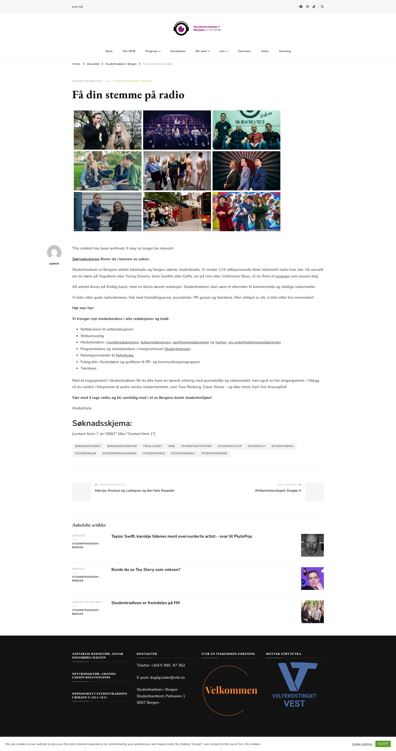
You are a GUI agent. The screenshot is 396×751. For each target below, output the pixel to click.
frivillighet (152, 446)
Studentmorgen (177, 348)
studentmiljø (85, 453)
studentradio (154, 453)
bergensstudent (88, 446)
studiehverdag (183, 453)
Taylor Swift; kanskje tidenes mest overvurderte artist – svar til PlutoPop (181, 536)
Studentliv (256, 446)
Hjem (109, 51)
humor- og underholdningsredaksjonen (248, 342)
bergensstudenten (122, 446)
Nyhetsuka (125, 355)
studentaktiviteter (196, 446)
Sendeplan (178, 51)
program (283, 276)
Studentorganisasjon (120, 453)
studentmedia (282, 446)
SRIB (172, 446)
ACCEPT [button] (383, 744)
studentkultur (230, 446)
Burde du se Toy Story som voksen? (145, 569)
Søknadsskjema (85, 259)
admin (54, 263)
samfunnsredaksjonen (190, 342)
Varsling (285, 51)
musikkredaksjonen (123, 342)
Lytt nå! (77, 7)
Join (222, 51)
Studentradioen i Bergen (132, 81)
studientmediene (214, 453)
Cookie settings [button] (362, 744)
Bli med (201, 51)
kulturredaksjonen (156, 342)
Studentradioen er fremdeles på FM (145, 603)
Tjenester (244, 51)
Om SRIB (129, 51)
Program (152, 51)
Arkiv (265, 51)
